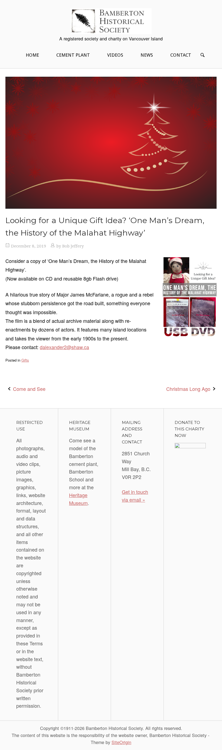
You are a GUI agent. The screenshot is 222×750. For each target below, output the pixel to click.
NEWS (147, 55)
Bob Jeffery (73, 246)
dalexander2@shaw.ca (64, 346)
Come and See (29, 388)
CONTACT (180, 55)
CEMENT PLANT (73, 55)
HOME (32, 55)
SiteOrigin (121, 742)
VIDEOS (115, 55)
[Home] (111, 20)
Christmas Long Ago (188, 388)
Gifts (25, 360)
